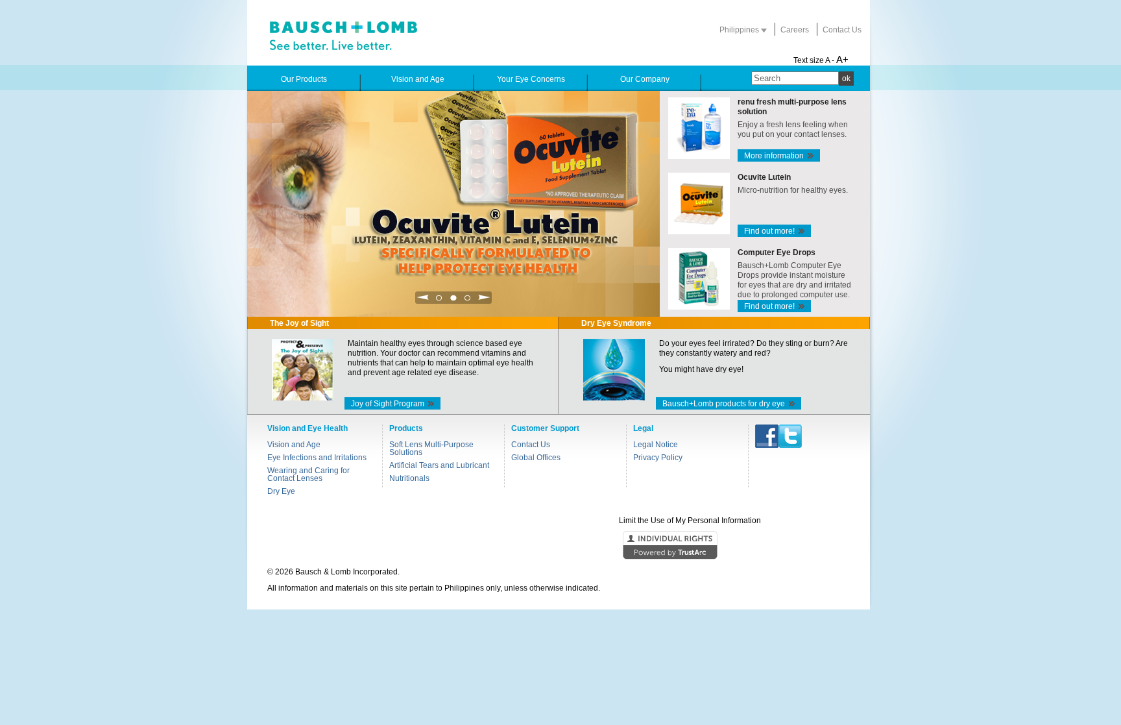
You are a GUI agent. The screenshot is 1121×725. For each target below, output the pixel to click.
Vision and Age (293, 444)
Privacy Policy (657, 457)
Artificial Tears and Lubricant (439, 465)
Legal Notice (655, 444)
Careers (794, 30)
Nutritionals (409, 478)
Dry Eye (281, 491)
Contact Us (842, 30)
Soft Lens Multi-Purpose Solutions (431, 448)
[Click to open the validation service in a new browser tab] (559, 546)
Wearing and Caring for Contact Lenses (308, 474)
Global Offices (535, 457)
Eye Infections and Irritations (317, 457)
